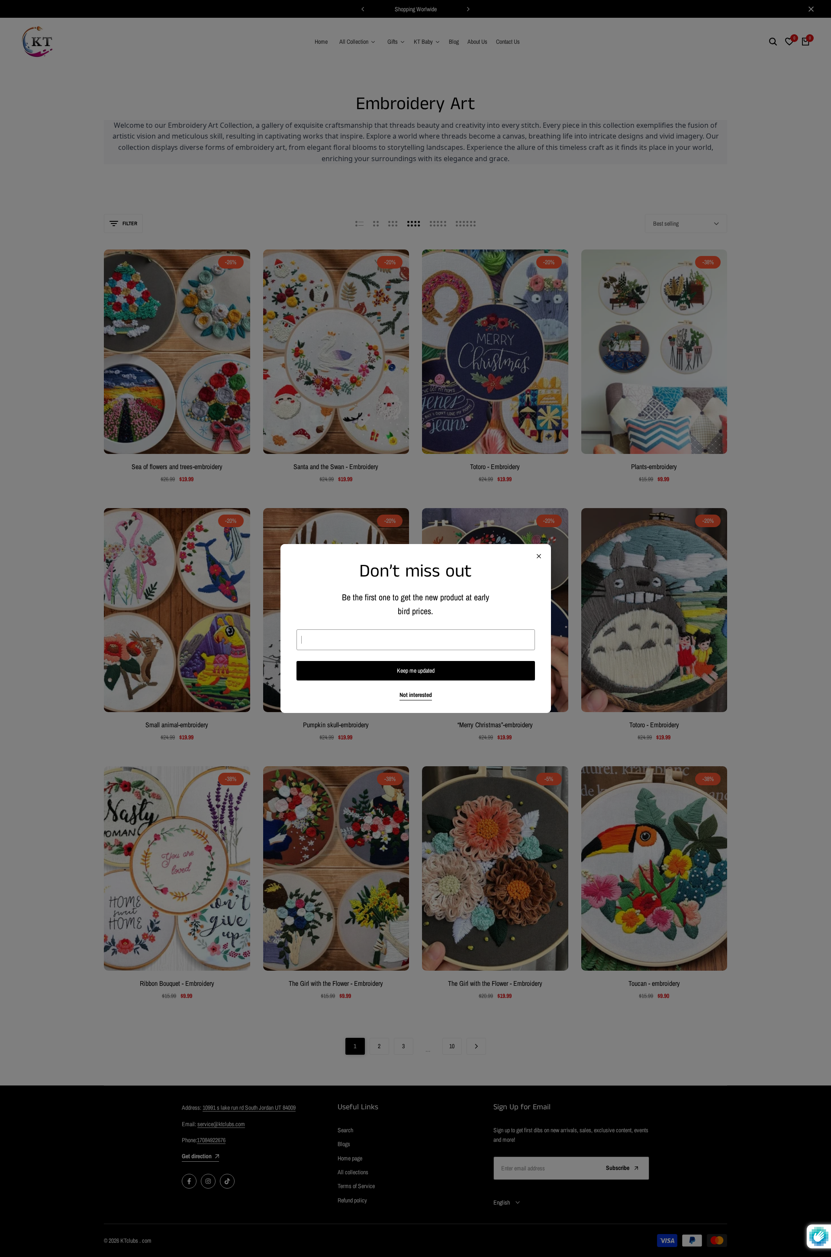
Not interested (415, 695)
